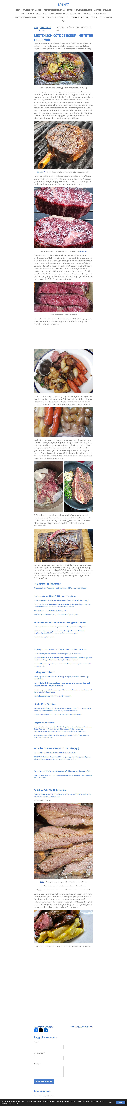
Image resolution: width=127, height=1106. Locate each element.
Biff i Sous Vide (83, 251)
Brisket (42, 882)
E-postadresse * (39, 1053)
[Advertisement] (63, 337)
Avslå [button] (110, 1102)
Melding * (37, 1064)
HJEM (36, 27)
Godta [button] (121, 1102)
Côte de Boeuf (41, 172)
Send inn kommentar (44, 1081)
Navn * (36, 1042)
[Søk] (63, 20)
